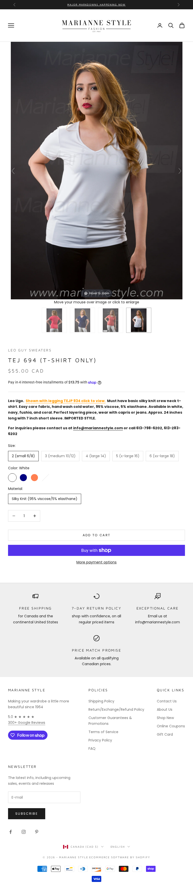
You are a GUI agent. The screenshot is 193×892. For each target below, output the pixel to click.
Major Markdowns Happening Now (96, 4)
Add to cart (97, 535)
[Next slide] (180, 171)
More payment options (96, 562)
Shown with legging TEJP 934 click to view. (66, 400)
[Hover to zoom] (96, 170)
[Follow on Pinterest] (36, 831)
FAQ (91, 748)
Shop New (165, 717)
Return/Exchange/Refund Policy (116, 709)
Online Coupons (171, 726)
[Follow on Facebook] (10, 831)
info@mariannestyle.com (98, 428)
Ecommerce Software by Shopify (119, 857)
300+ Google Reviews (26, 722)
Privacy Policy (100, 740)
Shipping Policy (101, 701)
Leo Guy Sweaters (30, 350)
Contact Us (167, 701)
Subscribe (26, 813)
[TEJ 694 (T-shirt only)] (54, 320)
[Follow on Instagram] (23, 831)
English (118, 846)
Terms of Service (103, 731)
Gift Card (165, 734)
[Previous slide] (13, 171)
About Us (164, 709)
